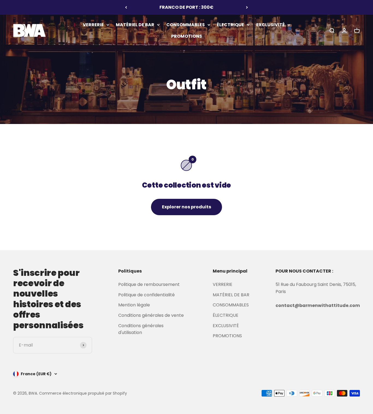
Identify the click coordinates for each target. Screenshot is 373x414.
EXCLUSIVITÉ (270, 25)
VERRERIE (93, 25)
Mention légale (134, 305)
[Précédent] (126, 7)
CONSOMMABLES (185, 25)
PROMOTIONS (186, 36)
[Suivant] (247, 7)
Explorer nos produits (186, 207)
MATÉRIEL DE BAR (135, 25)
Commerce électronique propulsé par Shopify (83, 393)
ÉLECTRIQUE (230, 25)
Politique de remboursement (149, 284)
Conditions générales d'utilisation (141, 329)
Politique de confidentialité (146, 295)
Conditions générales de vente (151, 315)
